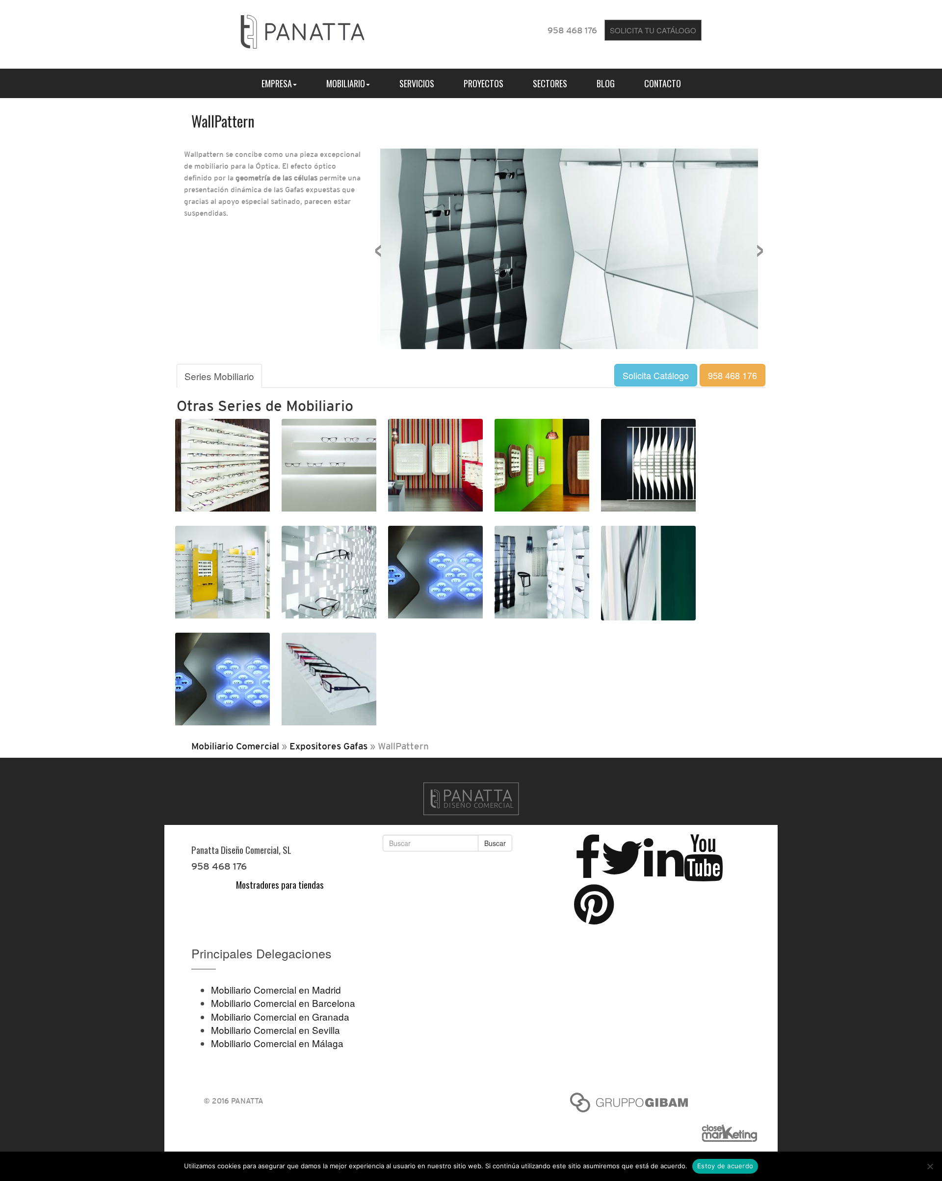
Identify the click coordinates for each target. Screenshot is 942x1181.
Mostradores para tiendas (280, 884)
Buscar (495, 843)
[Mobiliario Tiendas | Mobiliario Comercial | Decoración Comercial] (302, 29)
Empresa (277, 83)
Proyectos (483, 83)
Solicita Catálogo (656, 375)
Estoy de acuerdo (725, 1166)
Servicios (416, 83)
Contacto (662, 83)
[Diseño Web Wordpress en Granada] (733, 1133)
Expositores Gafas (328, 746)
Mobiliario (345, 83)
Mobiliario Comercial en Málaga (277, 1043)
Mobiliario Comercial (235, 746)
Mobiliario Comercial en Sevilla (275, 1029)
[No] (930, 1166)
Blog (606, 83)
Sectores (550, 83)
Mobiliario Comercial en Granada (280, 1016)
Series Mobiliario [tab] (219, 376)
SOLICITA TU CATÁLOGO (653, 30)
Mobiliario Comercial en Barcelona (283, 1002)
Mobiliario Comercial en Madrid (276, 989)
